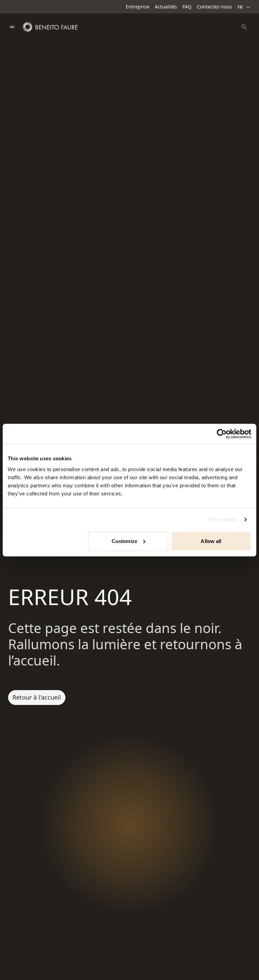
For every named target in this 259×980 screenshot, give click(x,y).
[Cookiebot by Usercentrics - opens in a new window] (221, 434)
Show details (222, 519)
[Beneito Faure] (50, 27)
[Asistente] (244, 27)
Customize (124, 541)
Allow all (211, 541)
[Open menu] (12, 27)
